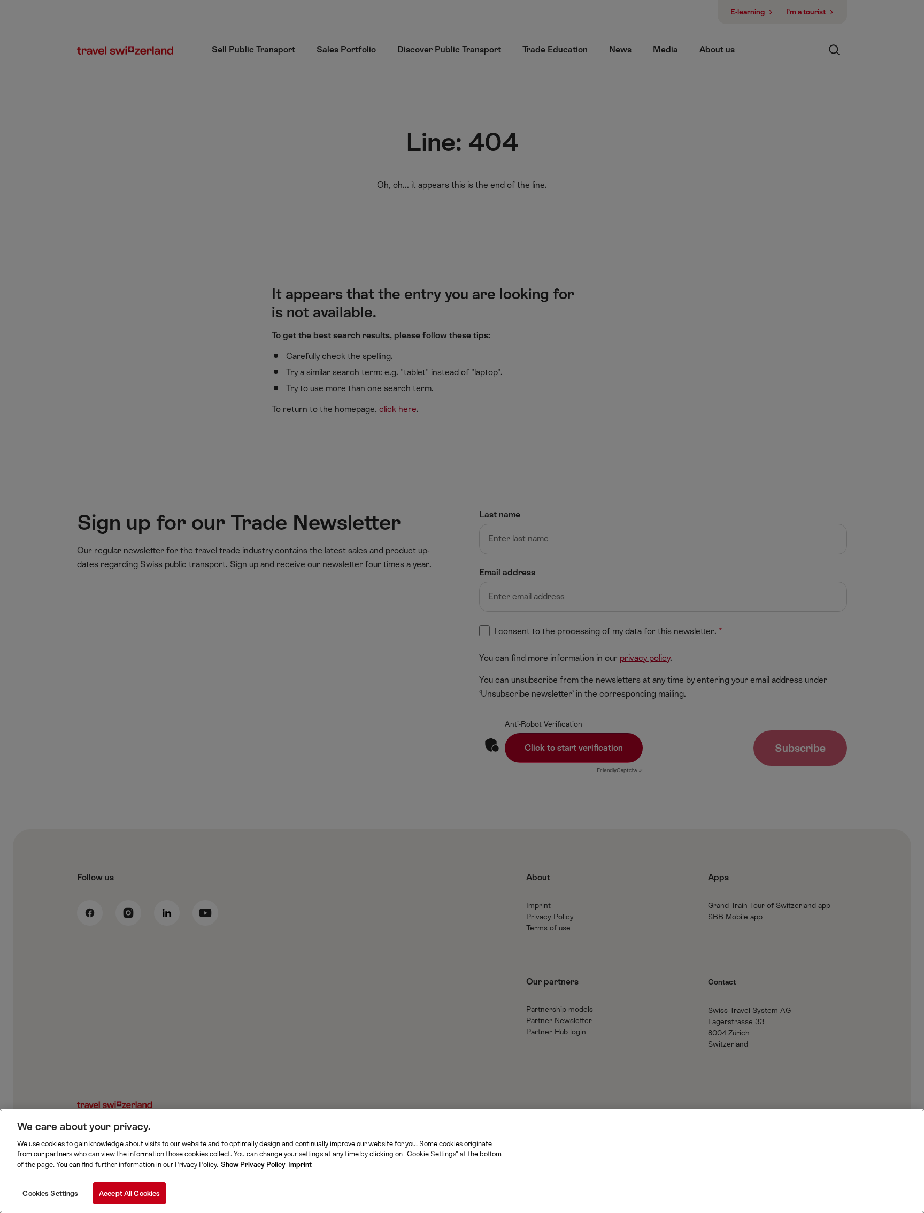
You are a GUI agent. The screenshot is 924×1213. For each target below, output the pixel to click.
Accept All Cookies (129, 1193)
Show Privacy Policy (253, 1165)
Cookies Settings (50, 1193)
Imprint (300, 1165)
